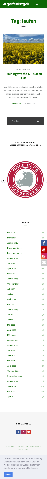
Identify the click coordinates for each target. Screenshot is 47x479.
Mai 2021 (11, 361)
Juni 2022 (11, 320)
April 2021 (11, 366)
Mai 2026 (11, 233)
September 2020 (14, 376)
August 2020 (12, 381)
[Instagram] (23, 432)
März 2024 (12, 274)
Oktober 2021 (13, 340)
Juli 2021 (11, 350)
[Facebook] (18, 432)
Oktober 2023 (13, 284)
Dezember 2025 (14, 248)
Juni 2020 (11, 386)
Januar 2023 (12, 309)
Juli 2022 (11, 315)
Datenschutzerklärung (29, 446)
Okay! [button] (8, 474)
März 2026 (12, 238)
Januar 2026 (12, 243)
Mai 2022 (11, 325)
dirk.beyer (16, 103)
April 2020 (11, 397)
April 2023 (11, 299)
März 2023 (11, 304)
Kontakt (10, 446)
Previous (3, 181)
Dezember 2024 (14, 253)
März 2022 (11, 335)
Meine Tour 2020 (23, 69)
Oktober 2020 (13, 371)
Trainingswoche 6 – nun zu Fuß (23, 76)
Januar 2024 (12, 279)
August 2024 (12, 258)
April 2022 (11, 330)
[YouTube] (29, 432)
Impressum (23, 450)
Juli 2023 (11, 289)
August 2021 (12, 345)
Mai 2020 (11, 391)
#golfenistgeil (14, 4)
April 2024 (11, 268)
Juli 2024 (11, 263)
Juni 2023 (11, 294)
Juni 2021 (11, 356)
